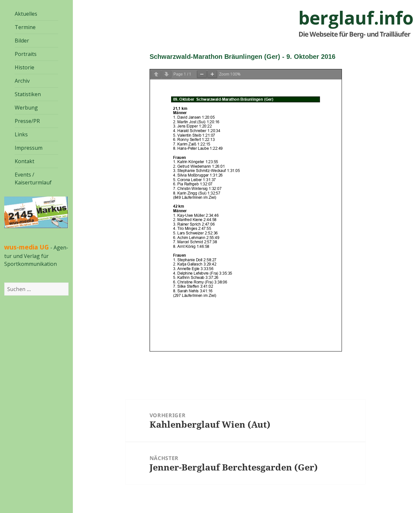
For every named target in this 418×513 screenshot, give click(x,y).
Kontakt (24, 161)
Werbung (26, 107)
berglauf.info (355, 18)
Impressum (28, 147)
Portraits (26, 54)
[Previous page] (156, 74)
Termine (25, 27)
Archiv (22, 80)
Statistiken (28, 94)
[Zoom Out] (202, 74)
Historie (24, 67)
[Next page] (166, 74)
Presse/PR (27, 121)
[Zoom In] (212, 74)
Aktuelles (26, 13)
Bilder (22, 40)
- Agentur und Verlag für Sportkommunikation (36, 255)
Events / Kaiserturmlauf (33, 178)
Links (21, 134)
